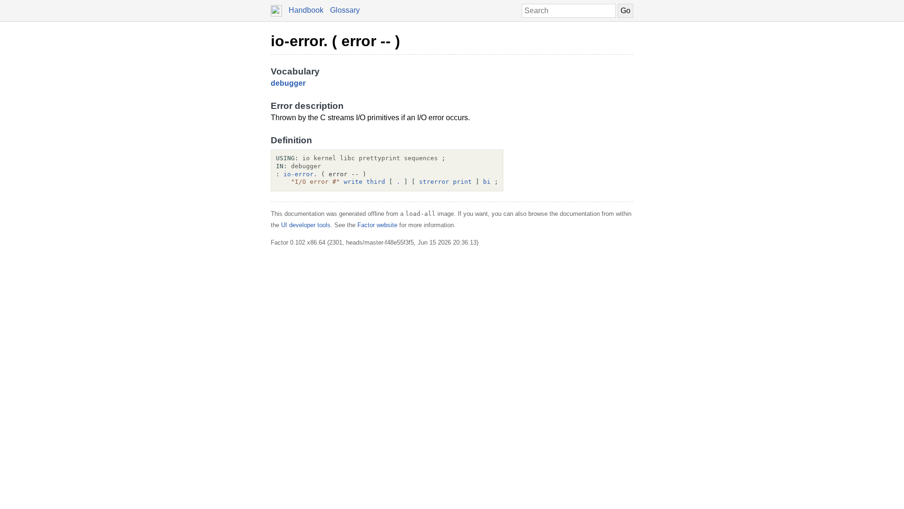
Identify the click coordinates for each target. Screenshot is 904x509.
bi (487, 181)
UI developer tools (306, 225)
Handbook (306, 10)
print (462, 181)
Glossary (345, 10)
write (353, 181)
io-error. (300, 174)
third (375, 181)
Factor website (377, 225)
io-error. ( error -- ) (335, 41)
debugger (288, 83)
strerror (434, 181)
